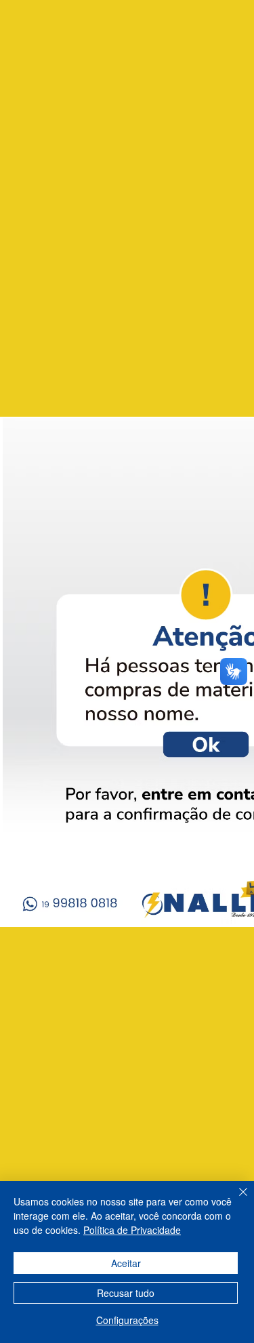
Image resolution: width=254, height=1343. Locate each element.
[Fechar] (235, 1200)
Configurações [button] (127, 1320)
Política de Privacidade (132, 1230)
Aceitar (126, 1263)
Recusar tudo (125, 1293)
